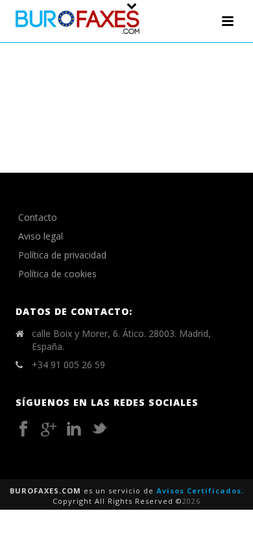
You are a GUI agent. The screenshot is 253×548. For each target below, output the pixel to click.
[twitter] (99, 429)
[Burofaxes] (78, 21)
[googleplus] (48, 429)
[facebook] (23, 429)
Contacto (37, 217)
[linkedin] (74, 429)
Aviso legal (40, 236)
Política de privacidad (62, 255)
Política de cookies (57, 274)
